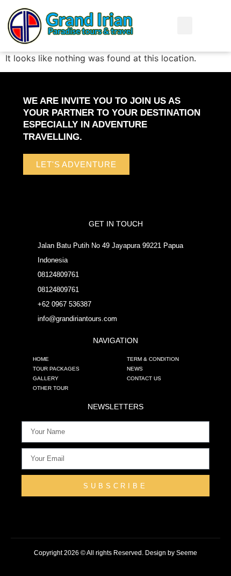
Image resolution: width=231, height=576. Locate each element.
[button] (184, 25)
